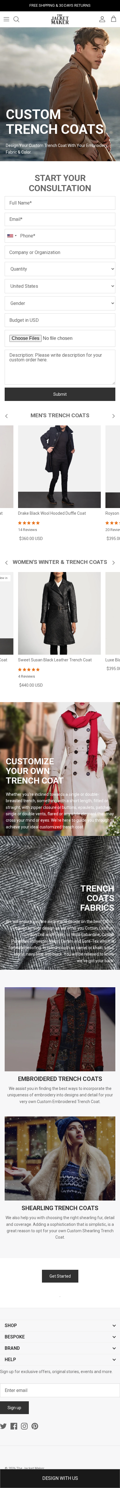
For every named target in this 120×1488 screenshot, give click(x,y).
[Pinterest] (34, 1426)
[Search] (19, 19)
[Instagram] (24, 1426)
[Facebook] (13, 1426)
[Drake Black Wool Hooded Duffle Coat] (59, 466)
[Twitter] (3, 1426)
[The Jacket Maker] (60, 19)
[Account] (100, 19)
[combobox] (11, 235)
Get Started (60, 1276)
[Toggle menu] (6, 19)
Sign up (14, 1407)
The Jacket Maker (30, 1468)
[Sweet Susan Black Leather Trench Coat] (59, 613)
